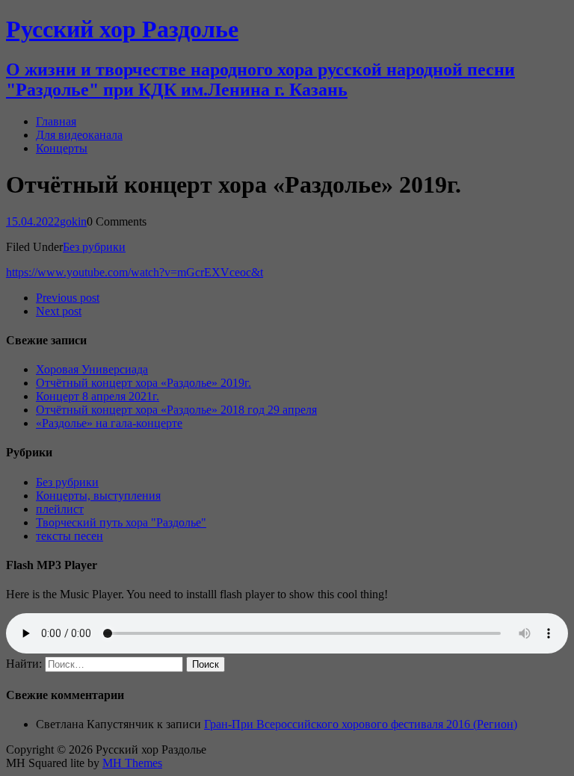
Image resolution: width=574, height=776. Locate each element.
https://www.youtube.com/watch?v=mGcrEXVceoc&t (134, 272)
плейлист (60, 509)
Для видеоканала (79, 134)
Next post (58, 311)
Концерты (61, 148)
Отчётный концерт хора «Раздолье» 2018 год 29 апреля (176, 409)
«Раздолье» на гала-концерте (109, 423)
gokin (73, 221)
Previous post (67, 297)
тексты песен (69, 536)
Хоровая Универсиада (92, 369)
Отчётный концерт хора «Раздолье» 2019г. (143, 382)
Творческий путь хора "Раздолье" (121, 522)
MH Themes (132, 763)
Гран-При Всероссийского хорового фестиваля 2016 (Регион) (360, 724)
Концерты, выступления (98, 495)
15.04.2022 (33, 221)
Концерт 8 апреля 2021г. (97, 396)
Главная (56, 121)
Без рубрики (94, 246)
